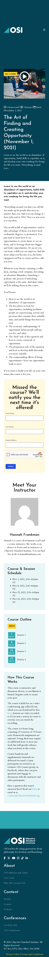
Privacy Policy (13, 954)
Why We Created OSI (14, 883)
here (10, 713)
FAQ (34, 789)
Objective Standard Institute (13, 30)
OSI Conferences (12, 930)
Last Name (10, 427)
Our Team (9, 878)
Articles (7, 899)
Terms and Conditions (32, 954)
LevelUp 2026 (10, 925)
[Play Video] (24, 76)
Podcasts (8, 909)
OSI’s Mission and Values (16, 872)
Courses (7, 904)
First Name (10, 413)
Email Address (11, 440)
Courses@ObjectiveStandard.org (23, 795)
